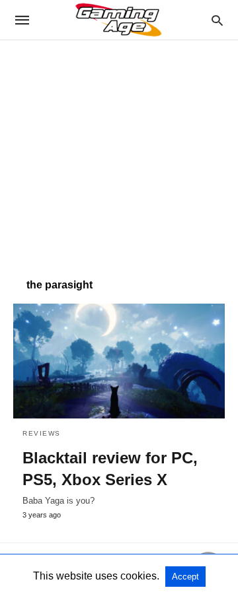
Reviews (41, 433)
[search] (217, 20)
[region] (119, 152)
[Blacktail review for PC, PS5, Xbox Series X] (119, 361)
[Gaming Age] (118, 20)
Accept (185, 576)
